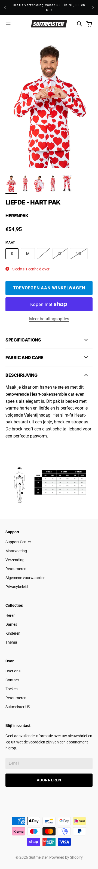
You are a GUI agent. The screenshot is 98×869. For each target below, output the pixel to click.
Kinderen (12, 633)
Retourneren (15, 569)
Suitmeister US (17, 707)
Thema (11, 642)
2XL (78, 253)
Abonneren (49, 780)
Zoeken (11, 689)
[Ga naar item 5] (67, 183)
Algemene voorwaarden (25, 578)
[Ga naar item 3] (39, 183)
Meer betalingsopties (49, 318)
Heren (10, 615)
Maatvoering (16, 551)
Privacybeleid (16, 586)
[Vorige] (5, 7)
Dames (11, 624)
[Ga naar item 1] (11, 183)
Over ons (12, 671)
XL (60, 253)
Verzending (14, 560)
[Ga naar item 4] (53, 183)
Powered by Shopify (66, 857)
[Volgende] (93, 7)
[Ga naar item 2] (25, 183)
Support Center (18, 542)
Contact (12, 680)
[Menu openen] (8, 24)
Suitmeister (38, 857)
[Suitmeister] (49, 24)
